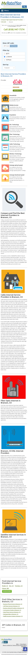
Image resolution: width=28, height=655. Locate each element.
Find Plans (14, 46)
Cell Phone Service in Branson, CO (11, 606)
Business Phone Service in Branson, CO (12, 604)
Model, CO (5, 586)
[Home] (14, 639)
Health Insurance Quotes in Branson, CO (13, 616)
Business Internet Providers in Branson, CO (13, 608)
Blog (17, 644)
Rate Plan (11, 3)
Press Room (23, 644)
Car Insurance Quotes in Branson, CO (12, 610)
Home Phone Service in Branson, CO (12, 612)
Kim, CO (11, 586)
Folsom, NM (5, 588)
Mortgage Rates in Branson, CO (10, 614)
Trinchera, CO (18, 586)
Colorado (3, 22)
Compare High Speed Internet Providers (12, 19)
